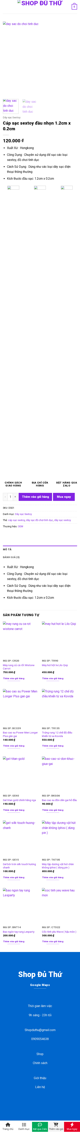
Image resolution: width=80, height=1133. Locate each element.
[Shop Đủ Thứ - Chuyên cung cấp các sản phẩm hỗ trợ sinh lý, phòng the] (40, 7)
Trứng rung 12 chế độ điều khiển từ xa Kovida (57, 734)
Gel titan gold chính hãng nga (19, 800)
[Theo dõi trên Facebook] (31, 1102)
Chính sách (40, 1063)
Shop (40, 1054)
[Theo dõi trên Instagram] (37, 1102)
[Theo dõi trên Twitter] (43, 1102)
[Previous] (9, 58)
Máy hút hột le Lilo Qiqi (55, 665)
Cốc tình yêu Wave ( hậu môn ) (59, 931)
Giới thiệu (40, 1078)
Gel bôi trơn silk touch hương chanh (19, 866)
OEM (20, 526)
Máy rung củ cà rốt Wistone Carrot (18, 667)
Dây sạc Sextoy (11, 117)
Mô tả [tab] (7, 549)
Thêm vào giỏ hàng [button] (13, 678)
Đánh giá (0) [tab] (11, 557)
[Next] (70, 58)
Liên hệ (40, 1087)
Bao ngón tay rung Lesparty (18, 931)
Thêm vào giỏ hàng (35, 497)
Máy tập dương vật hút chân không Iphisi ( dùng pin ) (58, 866)
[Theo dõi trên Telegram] (49, 1102)
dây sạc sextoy (62, 520)
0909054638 (40, 1039)
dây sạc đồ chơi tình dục (39, 520)
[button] (5, 7)
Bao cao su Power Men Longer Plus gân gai (20, 734)
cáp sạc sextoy (16, 520)
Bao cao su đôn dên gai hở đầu (59, 800)
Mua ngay (64, 497)
